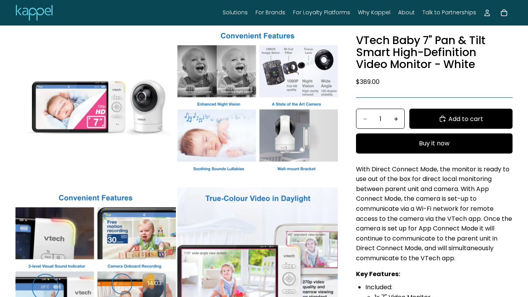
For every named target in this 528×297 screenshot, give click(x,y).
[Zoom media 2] (257, 106)
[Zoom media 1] (95, 106)
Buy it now (434, 143)
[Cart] (504, 12)
